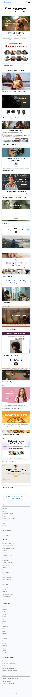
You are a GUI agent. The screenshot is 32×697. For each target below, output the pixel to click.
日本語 (4, 653)
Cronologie (5, 574)
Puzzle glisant (6, 565)
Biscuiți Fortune (6, 572)
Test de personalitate (7, 553)
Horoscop (4, 591)
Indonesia (4, 633)
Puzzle (4, 589)
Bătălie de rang (6, 596)
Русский (4, 616)
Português (5, 611)
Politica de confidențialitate (9, 663)
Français (4, 614)
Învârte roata (5, 560)
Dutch (3, 631)
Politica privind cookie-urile (9, 665)
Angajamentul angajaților (9, 683)
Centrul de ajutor (6, 530)
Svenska (4, 638)
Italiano (4, 621)
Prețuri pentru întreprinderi (9, 518)
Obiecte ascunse (6, 579)
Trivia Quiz (5, 550)
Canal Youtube (6, 533)
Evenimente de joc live (8, 548)
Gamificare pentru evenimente (10, 678)
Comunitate (5, 520)
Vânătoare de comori (7, 594)
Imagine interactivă (7, 570)
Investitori (5, 528)
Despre (4, 523)
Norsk (3, 636)
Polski (3, 624)
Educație (4, 508)
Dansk (4, 640)
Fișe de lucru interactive (8, 543)
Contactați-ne (16, 498)
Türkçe (4, 648)
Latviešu (4, 628)
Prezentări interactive (8, 686)
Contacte (4, 525)
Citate (4, 599)
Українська (5, 626)
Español (4, 609)
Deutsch (4, 619)
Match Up (4, 557)
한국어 (4, 650)
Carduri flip (5, 586)
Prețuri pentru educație (8, 516)
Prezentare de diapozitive (9, 582)
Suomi (4, 643)
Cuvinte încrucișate (7, 562)
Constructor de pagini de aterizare (11, 545)
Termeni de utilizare (7, 661)
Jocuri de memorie (7, 555)
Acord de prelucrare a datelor (10, 668)
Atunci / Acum (6, 567)
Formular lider (6, 584)
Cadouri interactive (7, 681)
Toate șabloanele (6, 535)
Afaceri (4, 511)
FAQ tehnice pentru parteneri (9, 670)
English (4, 607)
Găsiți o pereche (6, 577)
